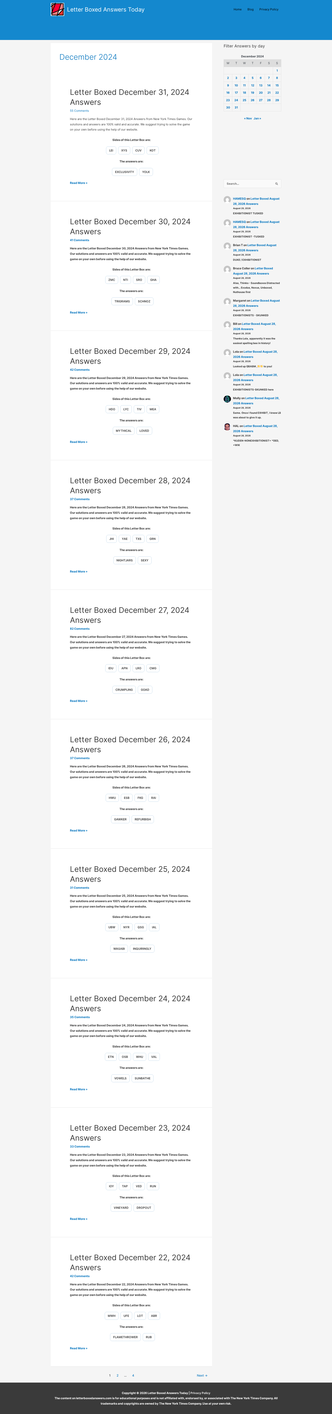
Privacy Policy (268, 9)
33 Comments (80, 1146)
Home (238, 9)
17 (236, 92)
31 (236, 107)
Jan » (257, 118)
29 (277, 100)
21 (269, 92)
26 (252, 100)
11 (244, 85)
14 (269, 85)
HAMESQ (239, 198)
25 (244, 100)
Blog (250, 9)
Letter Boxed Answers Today (106, 9)
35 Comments (80, 1017)
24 (236, 100)
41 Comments (79, 240)
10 (236, 85)
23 (228, 100)
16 (228, 92)
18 (244, 92)
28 (269, 100)
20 (261, 92)
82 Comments (80, 628)
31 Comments (79, 887)
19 (252, 92)
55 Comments (79, 111)
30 (228, 107)
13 (260, 85)
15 (277, 85)
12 (252, 85)
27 (260, 100)
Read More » (78, 183)
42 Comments (80, 369)
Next (202, 1375)
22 (277, 92)
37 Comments (80, 499)
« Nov (248, 118)
